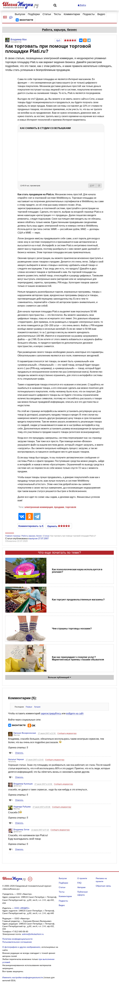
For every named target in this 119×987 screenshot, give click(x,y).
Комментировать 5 (30, 526)
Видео (101, 14)
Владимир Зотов (21, 829)
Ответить (19, 753)
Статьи (47, 14)
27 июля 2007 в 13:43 (35, 760)
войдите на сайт (75, 713)
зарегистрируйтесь (51, 713)
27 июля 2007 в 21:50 (47, 733)
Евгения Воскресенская (24, 733)
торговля (70, 507)
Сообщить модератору (66, 733)
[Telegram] (89, 40)
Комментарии (72, 14)
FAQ (79, 883)
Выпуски (20, 14)
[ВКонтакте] (81, 40)
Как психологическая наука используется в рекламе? (77, 570)
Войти (82, 5)
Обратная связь (103, 886)
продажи (59, 507)
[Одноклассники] (85, 40)
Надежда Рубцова (22, 806)
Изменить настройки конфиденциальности (22, 977)
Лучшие (37, 707)
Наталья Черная (16, 759)
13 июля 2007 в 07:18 (40, 830)
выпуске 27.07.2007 (39, 538)
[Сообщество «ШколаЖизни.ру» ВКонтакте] (24, 20)
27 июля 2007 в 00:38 (42, 807)
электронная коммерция (38, 507)
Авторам (81, 887)
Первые (29, 707)
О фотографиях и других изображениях (21, 947)
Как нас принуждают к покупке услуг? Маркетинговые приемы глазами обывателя (78, 658)
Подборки (34, 14)
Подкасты (89, 14)
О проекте (82, 878)
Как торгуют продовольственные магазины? (78, 599)
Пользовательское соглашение (17, 942)
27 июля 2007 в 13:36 (44, 784)
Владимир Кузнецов (23, 784)
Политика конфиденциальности (17, 939)
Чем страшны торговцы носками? (72, 628)
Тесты (57, 14)
